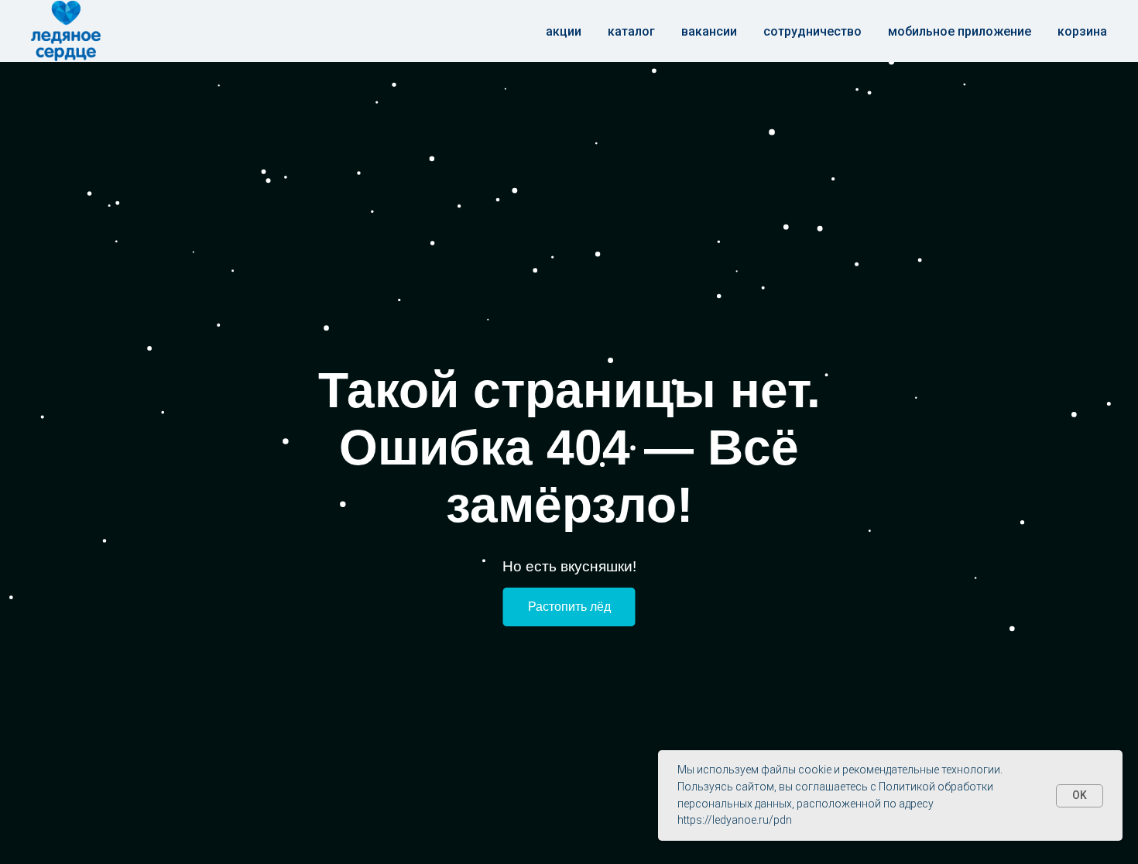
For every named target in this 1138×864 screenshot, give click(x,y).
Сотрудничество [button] (812, 31)
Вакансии (709, 31)
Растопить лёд (569, 606)
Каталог (631, 31)
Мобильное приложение (959, 31)
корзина (1082, 31)
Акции (563, 31)
